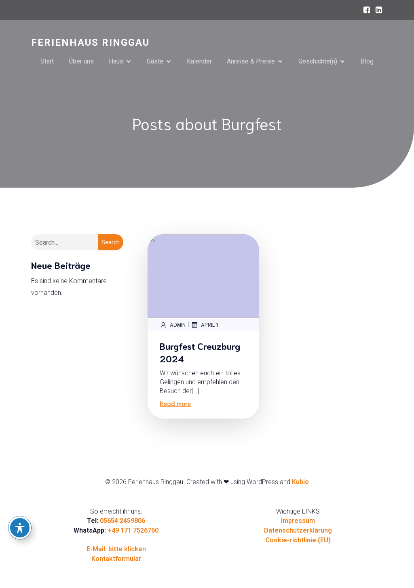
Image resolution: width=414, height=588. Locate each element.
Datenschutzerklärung (298, 530)
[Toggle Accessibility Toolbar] (19, 527)
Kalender (199, 61)
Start (47, 61)
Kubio (300, 482)
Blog (367, 61)
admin (178, 324)
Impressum (298, 521)
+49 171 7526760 (133, 530)
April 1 (209, 324)
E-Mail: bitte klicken (116, 549)
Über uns (81, 61)
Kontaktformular (116, 559)
